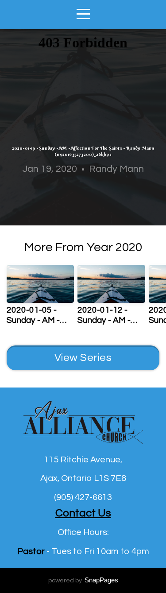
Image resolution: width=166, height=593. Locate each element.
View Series (83, 357)
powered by (83, 580)
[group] (40, 298)
